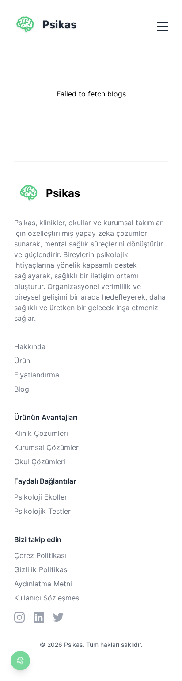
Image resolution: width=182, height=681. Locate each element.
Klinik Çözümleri (41, 433)
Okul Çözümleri (39, 461)
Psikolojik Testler (42, 511)
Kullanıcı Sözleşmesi (47, 597)
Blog (21, 389)
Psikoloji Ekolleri (41, 496)
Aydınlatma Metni (43, 583)
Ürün (22, 360)
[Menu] (162, 27)
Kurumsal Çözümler (46, 447)
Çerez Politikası (40, 555)
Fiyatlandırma (36, 374)
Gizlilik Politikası (41, 569)
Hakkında (30, 346)
